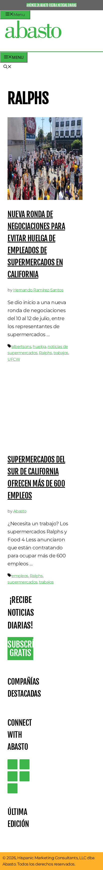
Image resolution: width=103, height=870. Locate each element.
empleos (20, 575)
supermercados (23, 582)
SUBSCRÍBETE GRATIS (20, 648)
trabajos (61, 352)
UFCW (14, 359)
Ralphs (45, 352)
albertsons (21, 346)
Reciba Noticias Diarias (62, 5)
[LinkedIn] (25, 764)
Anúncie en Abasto (37, 5)
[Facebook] (13, 788)
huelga (39, 346)
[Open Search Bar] (7, 67)
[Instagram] (13, 776)
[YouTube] (25, 776)
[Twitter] (13, 764)
